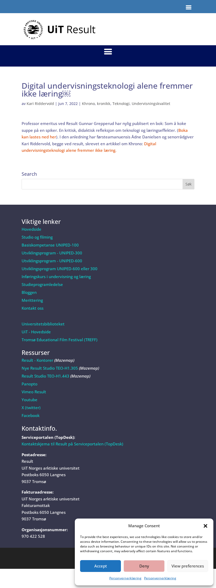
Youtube (29, 399)
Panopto (29, 383)
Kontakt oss (32, 308)
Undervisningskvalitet (151, 103)
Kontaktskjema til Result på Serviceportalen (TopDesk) (72, 443)
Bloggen (29, 292)
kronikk (103, 103)
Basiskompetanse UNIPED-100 (50, 245)
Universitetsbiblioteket (43, 323)
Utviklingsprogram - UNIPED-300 (52, 252)
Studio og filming (37, 237)
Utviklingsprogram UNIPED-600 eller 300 (59, 268)
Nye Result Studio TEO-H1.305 (50, 368)
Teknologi (121, 103)
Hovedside (31, 229)
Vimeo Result (34, 391)
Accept (100, 566)
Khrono (88, 103)
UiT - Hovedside (36, 331)
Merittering (32, 300)
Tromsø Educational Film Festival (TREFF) (59, 339)
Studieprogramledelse (42, 284)
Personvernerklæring (125, 578)
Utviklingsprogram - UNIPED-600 (52, 260)
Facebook (31, 415)
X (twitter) (31, 407)
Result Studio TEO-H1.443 (45, 376)
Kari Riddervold (40, 103)
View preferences (187, 566)
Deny (144, 566)
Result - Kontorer (37, 360)
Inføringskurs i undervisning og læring (56, 276)
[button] (205, 526)
